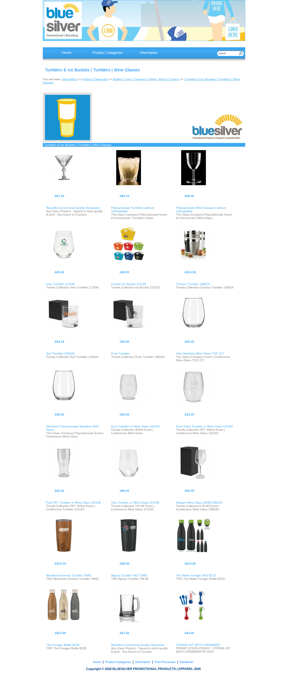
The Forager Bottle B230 (62, 645)
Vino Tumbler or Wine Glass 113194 (135, 502)
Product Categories (95, 79)
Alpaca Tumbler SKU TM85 (129, 575)
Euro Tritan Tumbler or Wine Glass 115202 (204, 426)
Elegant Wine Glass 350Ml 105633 (199, 502)
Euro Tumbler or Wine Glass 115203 (135, 426)
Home (97, 662)
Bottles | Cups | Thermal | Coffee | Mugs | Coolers (146, 79)
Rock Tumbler (120, 353)
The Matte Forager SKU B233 (196, 575)
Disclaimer (186, 662)
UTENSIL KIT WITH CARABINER (198, 645)
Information (70, 79)
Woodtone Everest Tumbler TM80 (68, 575)
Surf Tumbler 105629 (60, 353)
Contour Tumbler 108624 (193, 284)
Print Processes (165, 662)
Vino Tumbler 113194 (60, 284)
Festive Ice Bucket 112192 (128, 284)
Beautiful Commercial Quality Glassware (73, 207)
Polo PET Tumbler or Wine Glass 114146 (73, 502)
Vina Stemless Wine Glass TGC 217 (200, 353)
